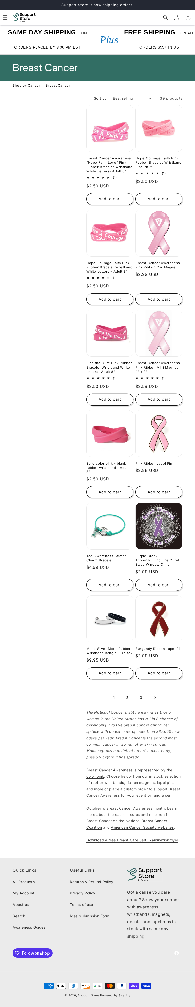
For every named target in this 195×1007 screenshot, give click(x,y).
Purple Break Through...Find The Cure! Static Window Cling (157, 560)
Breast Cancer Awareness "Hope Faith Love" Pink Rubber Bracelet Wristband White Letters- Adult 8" (109, 164)
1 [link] (114, 697)
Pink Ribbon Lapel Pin (153, 463)
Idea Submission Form (89, 916)
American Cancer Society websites (142, 827)
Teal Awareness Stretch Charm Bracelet (106, 558)
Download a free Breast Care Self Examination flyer (132, 840)
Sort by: (101, 98)
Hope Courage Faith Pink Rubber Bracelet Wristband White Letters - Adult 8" (109, 267)
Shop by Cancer (26, 85)
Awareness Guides (29, 927)
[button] (165, 17)
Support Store (88, 995)
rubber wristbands (107, 782)
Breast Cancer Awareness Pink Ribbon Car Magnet (157, 265)
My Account (24, 893)
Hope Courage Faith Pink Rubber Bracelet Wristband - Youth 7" (158, 162)
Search (19, 916)
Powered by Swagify (115, 995)
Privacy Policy (82, 893)
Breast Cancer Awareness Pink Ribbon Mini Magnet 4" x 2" (157, 367)
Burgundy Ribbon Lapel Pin (158, 649)
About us (21, 904)
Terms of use (81, 904)
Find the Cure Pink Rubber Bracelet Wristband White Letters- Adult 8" (109, 367)
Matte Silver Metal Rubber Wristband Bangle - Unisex (109, 651)
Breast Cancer (58, 85)
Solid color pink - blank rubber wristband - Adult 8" (107, 467)
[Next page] (154, 697)
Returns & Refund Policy (91, 882)
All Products (24, 882)
